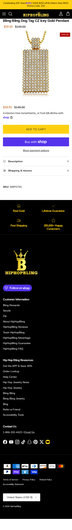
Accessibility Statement (13, 484)
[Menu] (4, 14)
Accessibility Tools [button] (13, 414)
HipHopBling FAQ (13, 348)
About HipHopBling (14, 321)
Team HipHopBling (14, 332)
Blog (5, 404)
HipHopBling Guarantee (17, 343)
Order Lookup (11, 371)
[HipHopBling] (36, 14)
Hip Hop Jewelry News (16, 382)
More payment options (36, 150)
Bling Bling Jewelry (14, 398)
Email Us (29, 432)
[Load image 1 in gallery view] (36, 67)
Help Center (10, 376)
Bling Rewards (11, 305)
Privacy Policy (29, 480)
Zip (5, 315)
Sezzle (7, 310)
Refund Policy (46, 480)
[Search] (12, 14)
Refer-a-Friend (11, 409)
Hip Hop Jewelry (12, 387)
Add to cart (36, 129)
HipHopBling (15, 506)
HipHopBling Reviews (15, 326)
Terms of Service (10, 480)
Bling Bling (9, 393)
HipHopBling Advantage (16, 337)
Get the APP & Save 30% (17, 365)
